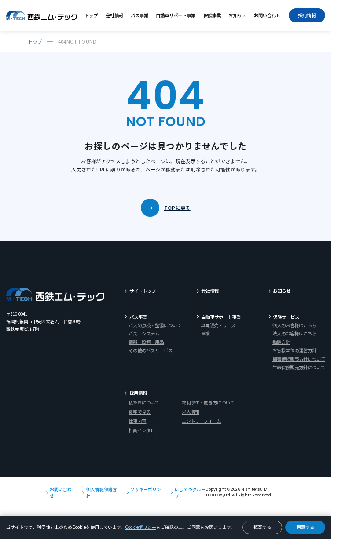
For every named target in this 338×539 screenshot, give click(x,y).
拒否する (262, 527)
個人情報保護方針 (101, 492)
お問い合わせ (267, 15)
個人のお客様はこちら (294, 325)
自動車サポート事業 (175, 15)
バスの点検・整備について (155, 325)
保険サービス (286, 316)
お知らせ (237, 15)
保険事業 (212, 15)
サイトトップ (142, 291)
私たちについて (144, 402)
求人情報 (190, 411)
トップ (91, 15)
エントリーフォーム (201, 421)
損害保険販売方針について (298, 359)
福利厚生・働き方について (208, 402)
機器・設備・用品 (146, 342)
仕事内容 (137, 421)
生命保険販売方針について (298, 367)
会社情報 (114, 15)
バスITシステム (144, 333)
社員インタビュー (146, 430)
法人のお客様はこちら (294, 333)
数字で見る (140, 411)
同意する (305, 527)
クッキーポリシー (145, 492)
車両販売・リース (218, 325)
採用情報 (307, 15)
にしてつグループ (190, 492)
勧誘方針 (281, 342)
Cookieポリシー (140, 527)
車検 (205, 333)
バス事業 (139, 15)
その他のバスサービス (151, 350)
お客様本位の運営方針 (294, 350)
